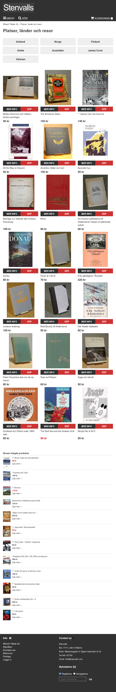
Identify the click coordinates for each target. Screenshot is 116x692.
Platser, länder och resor (31, 24)
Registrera (67, 673)
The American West (50, 113)
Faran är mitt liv (48, 275)
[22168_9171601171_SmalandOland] (20, 404)
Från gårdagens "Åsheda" (90, 275)
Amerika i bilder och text (52, 167)
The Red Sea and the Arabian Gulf (57, 431)
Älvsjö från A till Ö (86, 431)
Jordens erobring (11, 326)
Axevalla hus (84, 167)
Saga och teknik (86, 377)
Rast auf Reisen (48, 377)
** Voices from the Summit (91, 113)
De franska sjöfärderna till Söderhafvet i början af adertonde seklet (94, 221)
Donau (6, 275)
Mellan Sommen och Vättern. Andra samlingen (17, 115)
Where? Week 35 (10, 24)
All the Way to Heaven (14, 167)
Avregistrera (82, 673)
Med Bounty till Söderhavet (53, 326)
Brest (43, 218)
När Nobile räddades (88, 326)
